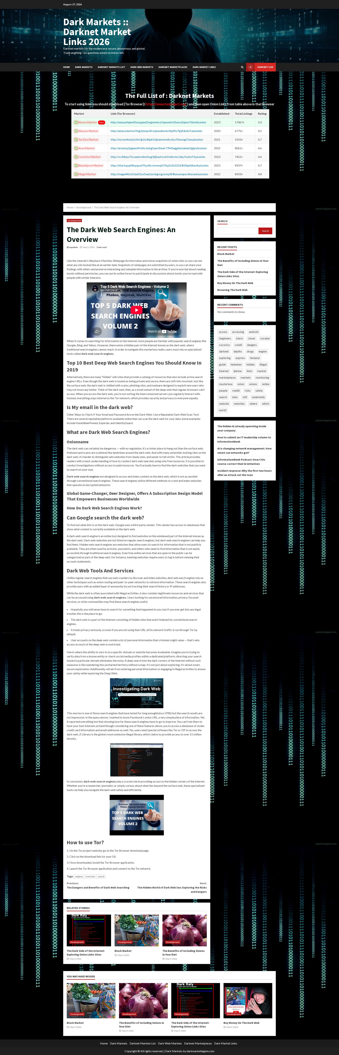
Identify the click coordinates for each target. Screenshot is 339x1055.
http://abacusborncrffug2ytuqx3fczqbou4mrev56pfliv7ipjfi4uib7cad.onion (156, 130)
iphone (238, 371)
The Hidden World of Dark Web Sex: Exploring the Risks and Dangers (172, 887)
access (223, 332)
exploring (225, 358)
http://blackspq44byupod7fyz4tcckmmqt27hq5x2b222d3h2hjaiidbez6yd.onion (160, 165)
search (101, 876)
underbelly (258, 397)
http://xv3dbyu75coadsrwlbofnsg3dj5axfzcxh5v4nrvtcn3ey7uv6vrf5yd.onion (158, 156)
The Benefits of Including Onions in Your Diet (184, 930)
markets (246, 377)
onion (240, 384)
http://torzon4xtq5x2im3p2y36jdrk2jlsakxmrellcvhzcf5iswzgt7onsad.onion (157, 139)
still (245, 397)
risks (248, 390)
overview (90, 876)
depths (238, 351)
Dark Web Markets (141, 67)
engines (79, 876)
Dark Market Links (204, 67)
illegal (263, 364)
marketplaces (227, 377)
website (224, 403)
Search (222, 221)
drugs (250, 351)
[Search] (242, 67)
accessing (238, 332)
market (261, 371)
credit (238, 345)
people (223, 390)
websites (239, 403)
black (239, 338)
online (265, 384)
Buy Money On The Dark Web (235, 283)
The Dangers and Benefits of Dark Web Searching (98, 885)
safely (259, 390)
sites (235, 397)
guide (222, 364)
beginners (225, 338)
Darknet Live (265, 67)
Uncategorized (74, 220)
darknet (224, 351)
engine (263, 351)
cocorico (224, 345)
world (222, 410)
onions (253, 384)
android (253, 332)
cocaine (265, 338)
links (249, 371)
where (253, 403)
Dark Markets (84, 67)
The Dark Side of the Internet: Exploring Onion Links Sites (89, 930)
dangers (252, 345)
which (265, 403)
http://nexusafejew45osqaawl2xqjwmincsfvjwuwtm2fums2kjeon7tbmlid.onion (158, 122)
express (240, 358)
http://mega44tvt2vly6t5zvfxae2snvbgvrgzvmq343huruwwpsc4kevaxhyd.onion (159, 174)
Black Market (137, 930)
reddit (236, 390)
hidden (250, 364)
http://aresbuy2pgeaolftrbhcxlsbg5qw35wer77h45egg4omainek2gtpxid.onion (159, 148)
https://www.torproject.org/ (166, 104)
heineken (236, 364)
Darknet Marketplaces (173, 67)
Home (66, 67)
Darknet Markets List (111, 67)
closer (251, 338)
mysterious (226, 384)
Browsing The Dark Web (232, 290)
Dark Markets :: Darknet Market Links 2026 (97, 32)
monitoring (262, 377)
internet (224, 371)
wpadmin (73, 247)
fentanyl (255, 358)
